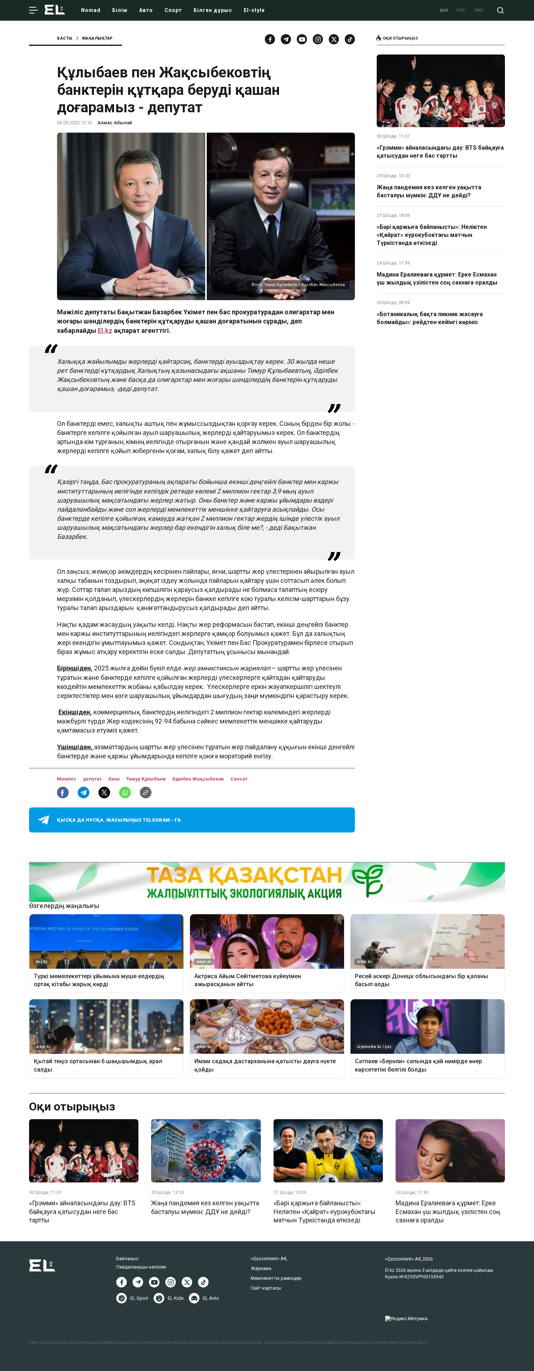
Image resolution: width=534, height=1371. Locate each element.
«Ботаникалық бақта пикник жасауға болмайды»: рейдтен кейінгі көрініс (430, 318)
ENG (479, 10)
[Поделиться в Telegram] (83, 792)
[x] (334, 39)
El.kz (105, 330)
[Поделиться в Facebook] (63, 792)
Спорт (173, 10)
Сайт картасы (266, 1288)
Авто (146, 10)
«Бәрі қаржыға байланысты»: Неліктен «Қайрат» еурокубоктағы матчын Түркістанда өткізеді (432, 235)
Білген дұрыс (213, 10)
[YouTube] (302, 39)
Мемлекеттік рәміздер (276, 1278)
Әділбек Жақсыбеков (198, 779)
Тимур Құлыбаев (146, 779)
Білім (120, 10)
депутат (93, 779)
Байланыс (127, 1258)
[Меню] (33, 10)
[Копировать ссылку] (145, 792)
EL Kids (175, 1298)
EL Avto (211, 1298)
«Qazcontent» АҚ (269, 1258)
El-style (254, 10)
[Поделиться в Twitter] (104, 792)
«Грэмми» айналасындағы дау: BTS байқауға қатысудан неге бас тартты (440, 151)
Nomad (91, 10)
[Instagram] (318, 39)
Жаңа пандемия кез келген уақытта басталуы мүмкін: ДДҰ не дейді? (429, 191)
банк (114, 779)
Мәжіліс (67, 779)
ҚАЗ (444, 10)
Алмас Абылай (114, 122)
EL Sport (139, 1298)
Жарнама (261, 1268)
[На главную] (55, 10)
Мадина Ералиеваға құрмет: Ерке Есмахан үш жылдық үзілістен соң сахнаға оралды (437, 278)
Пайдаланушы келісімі (141, 1267)
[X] (187, 1282)
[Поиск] (500, 10)
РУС (461, 10)
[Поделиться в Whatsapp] (125, 792)
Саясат (238, 779)
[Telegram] (286, 39)
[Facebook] (270, 39)
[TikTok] (350, 39)
